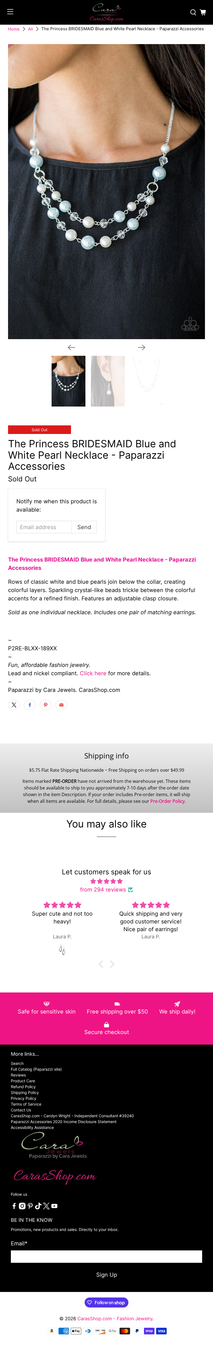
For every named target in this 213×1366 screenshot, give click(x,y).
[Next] (142, 347)
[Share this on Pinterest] (45, 705)
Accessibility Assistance (32, 1127)
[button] (102, 964)
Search (17, 1063)
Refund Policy (23, 1086)
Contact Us (21, 1110)
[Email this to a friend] (61, 705)
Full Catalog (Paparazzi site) (36, 1069)
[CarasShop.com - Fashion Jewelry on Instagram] (22, 1207)
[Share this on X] (14, 705)
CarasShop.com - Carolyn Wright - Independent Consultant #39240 (72, 1115)
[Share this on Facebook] (30, 705)
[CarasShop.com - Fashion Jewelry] (106, 12)
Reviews (18, 1075)
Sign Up (106, 1274)
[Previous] (71, 347)
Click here (93, 673)
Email (19, 1243)
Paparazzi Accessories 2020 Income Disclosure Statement (63, 1121)
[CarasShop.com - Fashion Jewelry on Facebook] (14, 1207)
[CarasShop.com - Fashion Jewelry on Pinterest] (30, 1207)
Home (14, 29)
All (30, 29)
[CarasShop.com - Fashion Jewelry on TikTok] (38, 1207)
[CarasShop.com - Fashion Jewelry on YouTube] (54, 1207)
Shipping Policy (25, 1092)
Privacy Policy (23, 1098)
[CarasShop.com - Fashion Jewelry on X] (46, 1207)
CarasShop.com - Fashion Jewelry (114, 1318)
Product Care (23, 1080)
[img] (106, 881)
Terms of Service (26, 1104)
